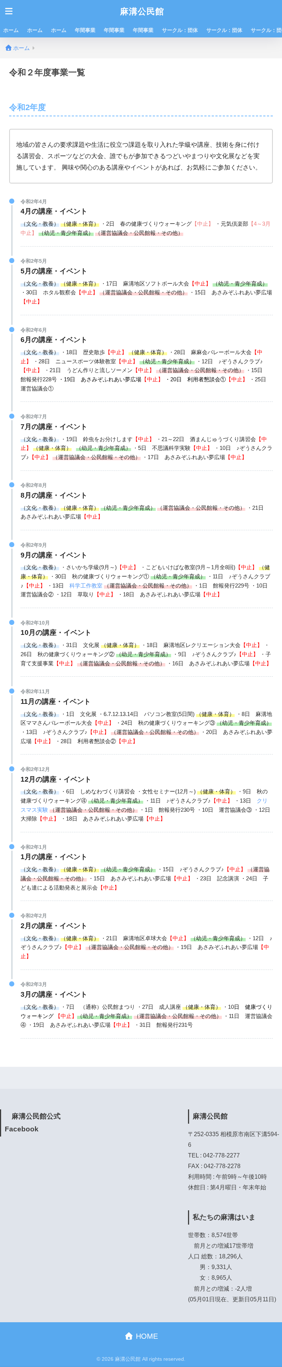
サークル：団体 (180, 30)
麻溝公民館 (142, 11)
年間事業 (85, 30)
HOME (146, 1336)
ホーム (11, 30)
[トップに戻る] (10, 1331)
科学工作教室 (85, 585)
